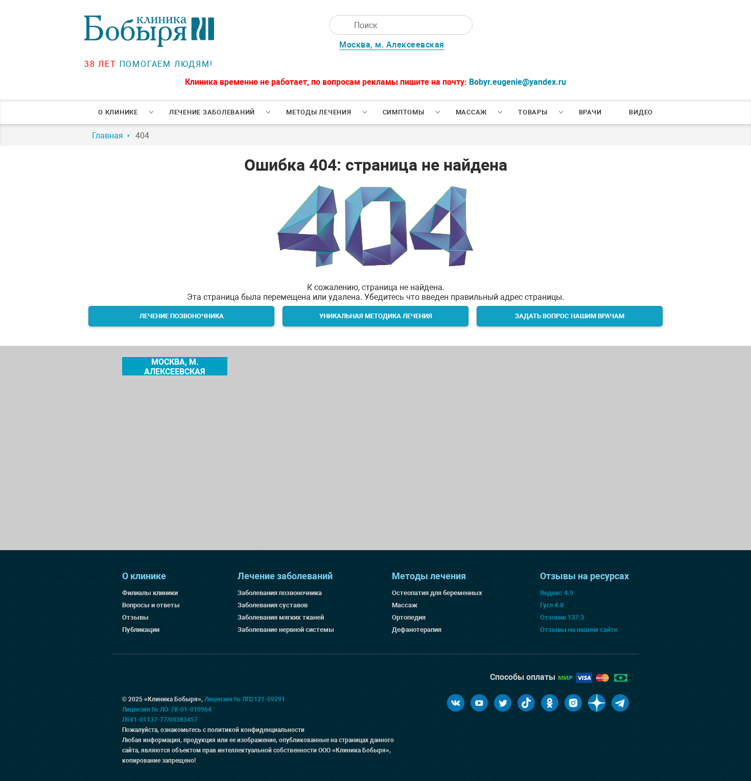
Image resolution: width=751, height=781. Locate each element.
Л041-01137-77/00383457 (160, 719)
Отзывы (135, 617)
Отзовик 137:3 (562, 617)
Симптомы (404, 112)
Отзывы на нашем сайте (579, 629)
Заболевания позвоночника (280, 593)
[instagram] (573, 703)
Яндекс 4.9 (556, 593)
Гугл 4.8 (552, 605)
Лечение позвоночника (181, 316)
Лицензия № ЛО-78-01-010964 (167, 709)
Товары (533, 112)
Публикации (140, 629)
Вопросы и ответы (151, 605)
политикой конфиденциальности (255, 729)
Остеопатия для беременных (437, 593)
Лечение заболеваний (212, 112)
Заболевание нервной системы (286, 629)
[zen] (596, 703)
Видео (641, 112)
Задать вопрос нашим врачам (569, 316)
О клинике (118, 112)
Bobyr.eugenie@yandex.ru (517, 82)
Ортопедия (409, 617)
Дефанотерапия (416, 629)
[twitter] (502, 703)
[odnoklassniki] (549, 703)
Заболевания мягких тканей (281, 617)
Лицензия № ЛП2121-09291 (244, 699)
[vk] (455, 703)
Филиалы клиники (150, 593)
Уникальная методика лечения (375, 316)
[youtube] (479, 703)
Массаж (471, 112)
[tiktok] (526, 703)
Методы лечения (318, 112)
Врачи (590, 112)
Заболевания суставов (273, 605)
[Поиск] (339, 25)
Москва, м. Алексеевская (391, 45)
